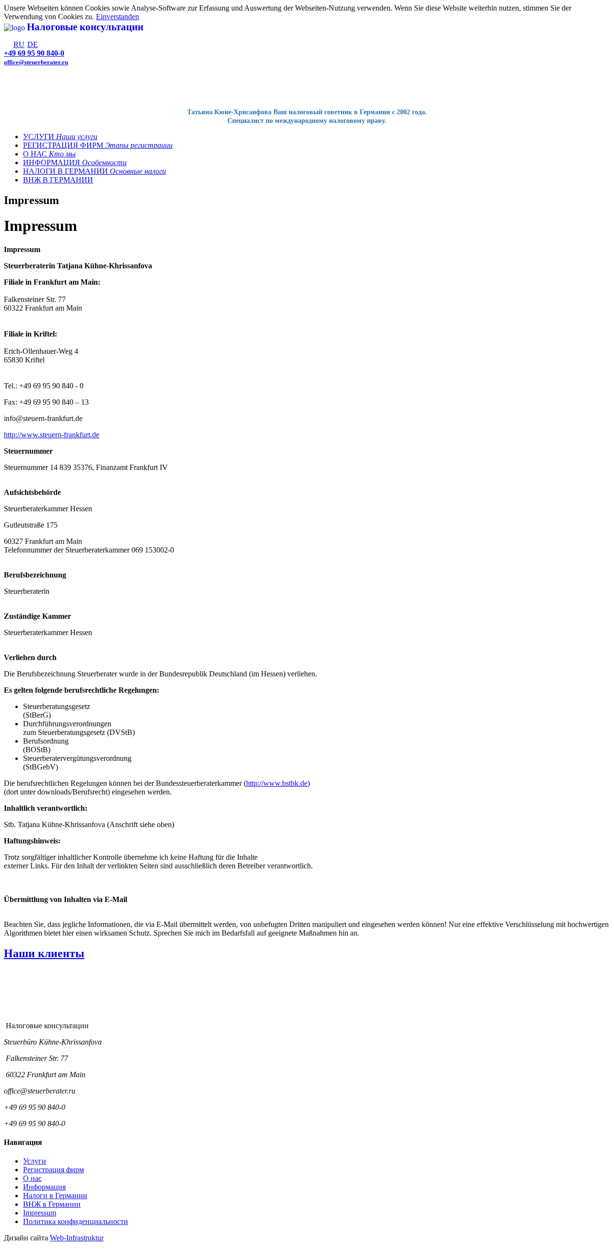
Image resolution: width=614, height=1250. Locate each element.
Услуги (34, 1161)
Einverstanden (117, 16)
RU (18, 44)
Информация (44, 1187)
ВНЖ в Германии (52, 1204)
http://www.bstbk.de (276, 783)
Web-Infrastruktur (77, 1238)
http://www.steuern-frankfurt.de (51, 435)
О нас (32, 1178)
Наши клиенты (44, 953)
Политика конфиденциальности (75, 1221)
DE (32, 44)
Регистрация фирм (53, 1170)
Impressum (39, 1213)
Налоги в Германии (55, 1195)
